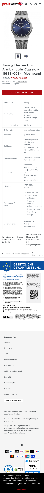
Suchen (7, 342)
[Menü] (40, 4)
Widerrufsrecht (10, 394)
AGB (6, 354)
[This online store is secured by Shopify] (18, 471)
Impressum (9, 365)
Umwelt (7, 389)
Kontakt (7, 377)
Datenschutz (9, 383)
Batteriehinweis (10, 360)
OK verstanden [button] (22, 489)
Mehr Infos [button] (36, 484)
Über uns (8, 348)
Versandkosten (21, 81)
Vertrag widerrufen (13, 400)
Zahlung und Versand (13, 371)
